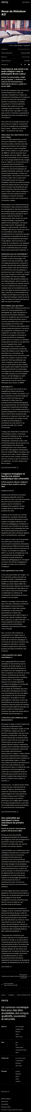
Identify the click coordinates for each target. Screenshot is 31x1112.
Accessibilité (4, 1104)
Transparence (19, 1060)
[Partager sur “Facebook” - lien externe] (21, 64)
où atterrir (23, 393)
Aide (17, 1042)
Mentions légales (5, 1098)
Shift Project (22, 615)
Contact (18, 1071)
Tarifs (17, 1034)
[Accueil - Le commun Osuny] (4, 2)
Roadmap (18, 1063)
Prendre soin (5, 1058)
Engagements (19, 1029)
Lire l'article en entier (9, 467)
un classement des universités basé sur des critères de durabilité (15, 929)
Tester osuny (19, 1036)
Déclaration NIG (5, 1107)
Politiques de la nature (10, 383)
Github (17, 1076)
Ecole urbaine (17, 666)
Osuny (20, 1109)
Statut (17, 1052)
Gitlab (17, 1079)
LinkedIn (18, 1081)
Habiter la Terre (17, 436)
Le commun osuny (20, 1058)
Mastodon (18, 1074)
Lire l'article (6, 966)
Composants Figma (21, 1050)
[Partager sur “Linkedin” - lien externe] (25, 64)
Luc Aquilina (9, 79)
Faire (2, 1042)
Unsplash (26, 45)
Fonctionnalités (20, 1026)
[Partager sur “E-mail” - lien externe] (29, 64)
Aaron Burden (18, 45)
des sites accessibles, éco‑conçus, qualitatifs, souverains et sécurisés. (15, 1015)
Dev (17, 1045)
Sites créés (19, 1065)
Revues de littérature (24, 49)
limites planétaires (17, 310)
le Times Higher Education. (18, 877)
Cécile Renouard (16, 713)
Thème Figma (19, 1047)
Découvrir (4, 1026)
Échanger (4, 1071)
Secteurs (18, 1031)
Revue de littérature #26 (10, 984)
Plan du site (4, 1101)
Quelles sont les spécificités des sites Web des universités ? (14, 976)
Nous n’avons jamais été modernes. (14, 250)
